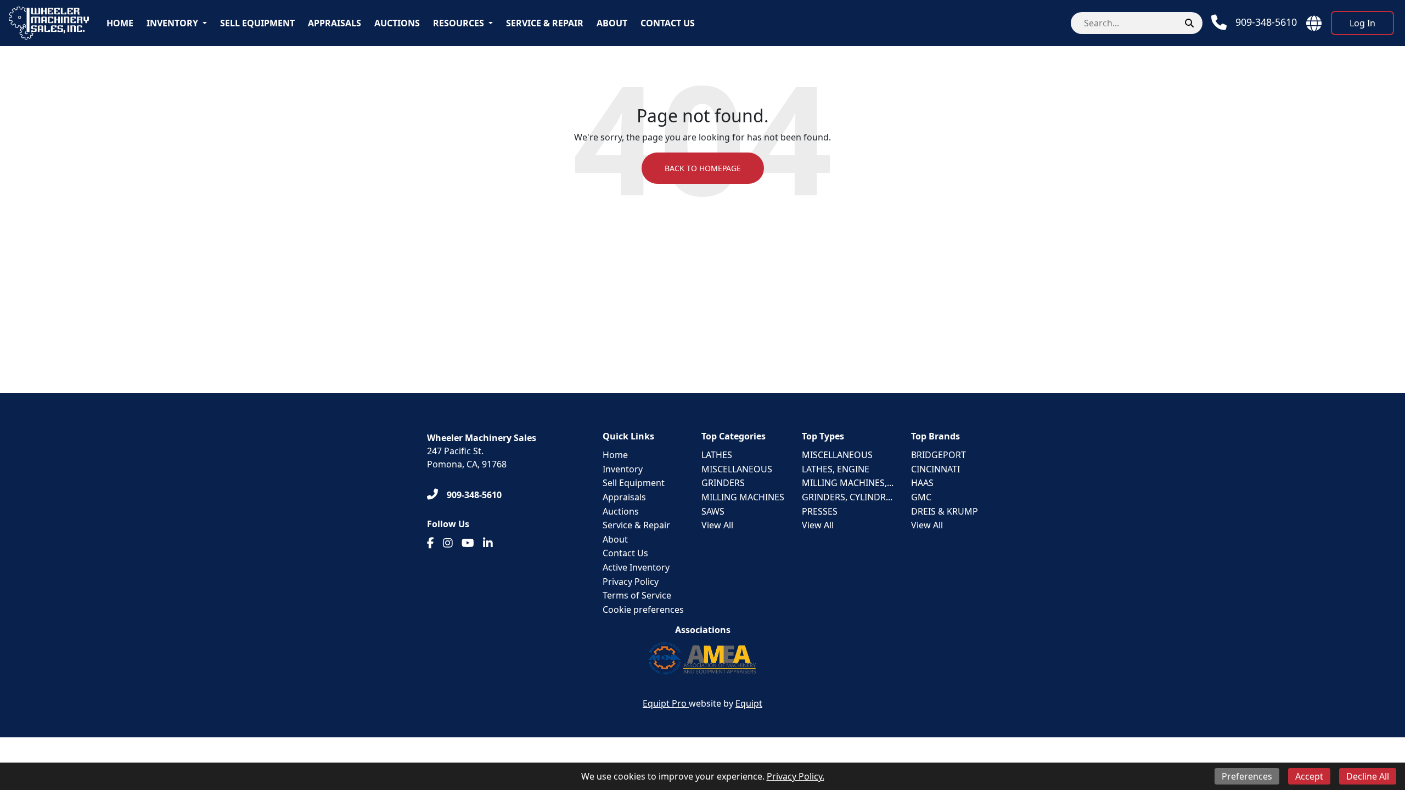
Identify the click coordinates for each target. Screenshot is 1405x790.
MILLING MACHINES (742, 497)
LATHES (716, 455)
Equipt (748, 703)
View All (717, 525)
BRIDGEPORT (938, 455)
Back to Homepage (703, 168)
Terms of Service (637, 595)
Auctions (397, 23)
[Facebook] (430, 543)
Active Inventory (636, 567)
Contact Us (667, 23)
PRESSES (820, 511)
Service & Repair (544, 23)
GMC (921, 497)
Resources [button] (458, 23)
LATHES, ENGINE (835, 469)
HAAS (922, 483)
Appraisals (334, 23)
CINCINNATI (935, 469)
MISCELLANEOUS (736, 469)
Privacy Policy (631, 581)
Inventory (172, 23)
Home (119, 23)
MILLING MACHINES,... (847, 483)
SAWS (712, 511)
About (612, 23)
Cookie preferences (643, 609)
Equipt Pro (666, 703)
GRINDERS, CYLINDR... (847, 497)
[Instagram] (448, 543)
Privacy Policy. (795, 776)
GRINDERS (723, 483)
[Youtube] (468, 543)
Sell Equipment (257, 23)
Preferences (1247, 776)
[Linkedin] (488, 543)
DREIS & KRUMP (944, 511)
